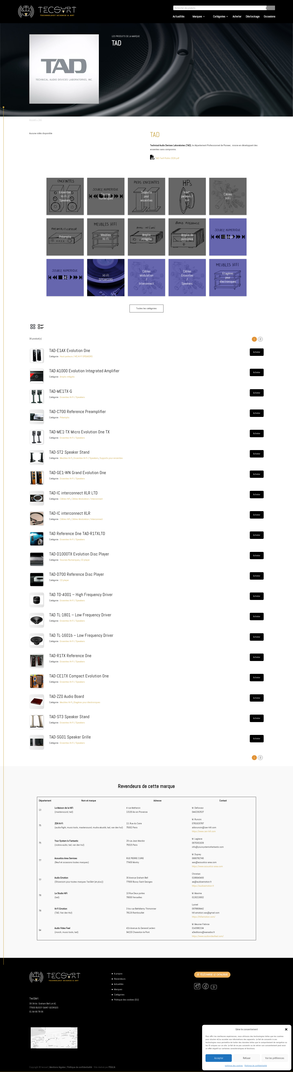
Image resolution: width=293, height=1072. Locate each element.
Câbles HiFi (65, 498)
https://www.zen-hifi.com (204, 831)
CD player (85, 559)
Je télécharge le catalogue (212, 974)
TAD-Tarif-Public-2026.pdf (167, 158)
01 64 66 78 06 (36, 1011)
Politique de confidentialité (256, 1065)
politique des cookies (234, 1065)
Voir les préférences (274, 1058)
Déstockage (253, 16)
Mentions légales (58, 1067)
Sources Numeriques (70, 559)
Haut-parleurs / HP (68, 356)
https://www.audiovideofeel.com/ (207, 936)
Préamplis (64, 417)
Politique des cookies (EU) (126, 999)
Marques (197, 16)
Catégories (219, 16)
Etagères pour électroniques (87, 702)
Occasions (269, 16)
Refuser (246, 1058)
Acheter (237, 16)
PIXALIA (112, 1067)
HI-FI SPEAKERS (85, 356)
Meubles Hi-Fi (66, 458)
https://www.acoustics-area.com (207, 866)
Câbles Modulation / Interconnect (87, 498)
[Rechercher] (271, 8)
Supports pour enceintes (111, 458)
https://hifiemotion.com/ (203, 916)
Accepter (218, 1058)
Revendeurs (119, 978)
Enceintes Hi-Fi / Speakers (72, 397)
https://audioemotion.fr (203, 885)
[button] (286, 1029)
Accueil (32, 119)
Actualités (178, 16)
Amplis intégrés (67, 376)
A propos (118, 973)
